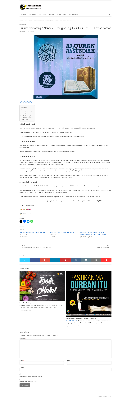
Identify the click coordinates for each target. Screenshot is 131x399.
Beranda (23, 14)
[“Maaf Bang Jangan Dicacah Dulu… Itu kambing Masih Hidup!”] (88, 272)
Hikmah (51, 14)
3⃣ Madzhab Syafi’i (26, 116)
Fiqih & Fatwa (42, 14)
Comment (23, 338)
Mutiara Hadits (73, 14)
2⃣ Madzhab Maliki (27, 114)
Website (22, 367)
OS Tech (109, 396)
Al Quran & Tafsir (61, 14)
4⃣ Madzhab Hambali (27, 117)
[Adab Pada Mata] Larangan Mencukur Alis (62, 232)
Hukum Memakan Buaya (26, 303)
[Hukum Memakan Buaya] (42, 272)
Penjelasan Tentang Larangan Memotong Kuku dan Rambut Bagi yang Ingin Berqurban (93, 233)
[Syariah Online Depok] (30, 7)
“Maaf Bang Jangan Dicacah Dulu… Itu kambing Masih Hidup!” (81, 318)
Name (22, 360)
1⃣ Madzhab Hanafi (27, 112)
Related (26, 119)
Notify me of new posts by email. (28, 381)
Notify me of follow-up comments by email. (31, 376)
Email (69, 360)
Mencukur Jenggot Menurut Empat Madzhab (32, 232)
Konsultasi (32, 14)
